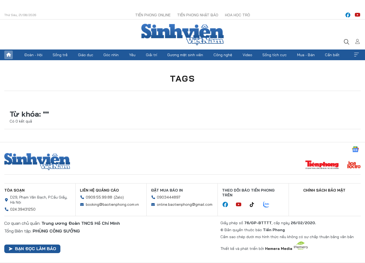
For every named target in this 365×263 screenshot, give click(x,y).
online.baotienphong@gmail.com (184, 204)
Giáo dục (85, 54)
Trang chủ (8, 55)
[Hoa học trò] (354, 165)
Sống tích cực (274, 54)
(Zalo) (119, 197)
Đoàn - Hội (33, 54)
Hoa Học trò (237, 15)
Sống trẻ (60, 54)
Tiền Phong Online (152, 15)
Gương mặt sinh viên (185, 54)
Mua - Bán (306, 54)
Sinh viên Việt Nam (37, 161)
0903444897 (168, 197)
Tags (182, 78)
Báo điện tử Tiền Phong (182, 34)
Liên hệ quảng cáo (99, 190)
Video (247, 54)
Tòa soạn (14, 190)
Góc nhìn (111, 54)
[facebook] (348, 15)
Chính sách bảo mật (324, 190)
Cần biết (332, 54)
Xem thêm (356, 55)
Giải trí (151, 54)
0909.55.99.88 (99, 197)
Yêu (132, 54)
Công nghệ (222, 54)
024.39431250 (23, 209)
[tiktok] (255, 204)
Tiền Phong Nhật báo (197, 15)
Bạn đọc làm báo (35, 248)
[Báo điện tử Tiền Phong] (322, 165)
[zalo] (269, 204)
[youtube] (357, 15)
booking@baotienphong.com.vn (112, 204)
